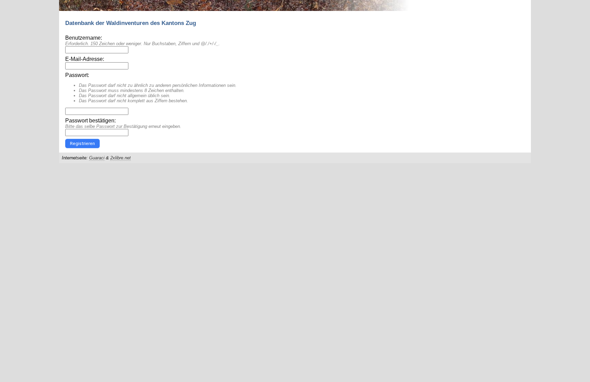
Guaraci (96, 157)
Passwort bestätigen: (90, 120)
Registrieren (82, 143)
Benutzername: (83, 38)
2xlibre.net (120, 157)
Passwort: (77, 75)
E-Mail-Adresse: (84, 59)
